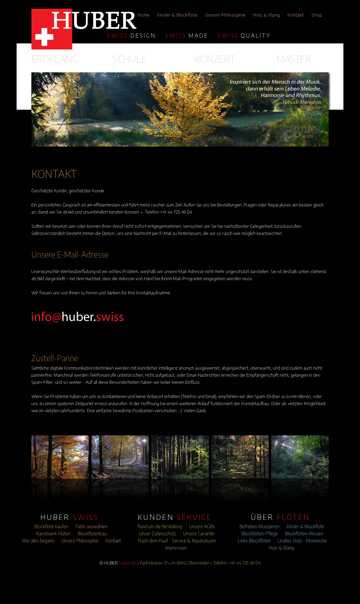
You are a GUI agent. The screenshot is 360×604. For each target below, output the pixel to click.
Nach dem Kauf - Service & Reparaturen (177, 540)
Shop (317, 15)
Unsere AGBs (202, 526)
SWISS (131, 35)
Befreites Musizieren (259, 526)
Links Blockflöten (254, 540)
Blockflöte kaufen (51, 526)
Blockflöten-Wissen (304, 533)
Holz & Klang (266, 15)
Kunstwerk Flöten (53, 533)
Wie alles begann (38, 540)
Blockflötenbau (92, 533)
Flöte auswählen (91, 526)
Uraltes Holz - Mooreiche (302, 540)
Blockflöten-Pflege (259, 533)
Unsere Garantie (198, 533)
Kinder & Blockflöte (177, 15)
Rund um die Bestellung (159, 526)
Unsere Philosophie (225, 15)
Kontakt (296, 15)
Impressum (175, 548)
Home (144, 15)
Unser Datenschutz (157, 533)
